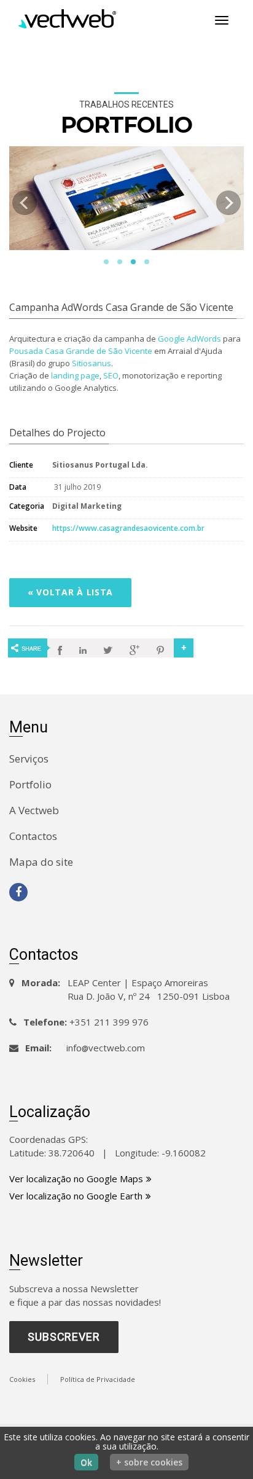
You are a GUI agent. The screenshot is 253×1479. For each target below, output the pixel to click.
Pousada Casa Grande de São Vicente (80, 350)
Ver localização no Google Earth (75, 1196)
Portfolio (30, 784)
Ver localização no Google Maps (76, 1178)
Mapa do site (41, 862)
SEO (111, 375)
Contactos (33, 836)
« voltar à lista (70, 592)
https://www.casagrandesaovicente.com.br (128, 528)
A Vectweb (34, 810)
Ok (86, 1462)
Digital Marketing (87, 506)
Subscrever (64, 1336)
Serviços (29, 758)
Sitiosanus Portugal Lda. (100, 465)
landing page (75, 375)
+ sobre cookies (149, 1462)
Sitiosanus (91, 363)
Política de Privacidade (97, 1379)
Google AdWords (189, 338)
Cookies (22, 1379)
